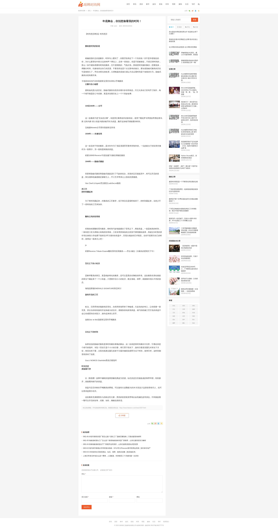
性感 (193, 312)
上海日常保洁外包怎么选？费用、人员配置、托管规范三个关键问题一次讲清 (110, 456)
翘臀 (174, 323)
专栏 (193, 4)
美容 (141, 4)
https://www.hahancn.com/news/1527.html (132, 408)
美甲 (183, 319)
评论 (84, 474)
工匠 (174, 312)
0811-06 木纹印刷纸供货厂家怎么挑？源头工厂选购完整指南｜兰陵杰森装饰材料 (112, 436)
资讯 (134, 4)
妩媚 (193, 309)
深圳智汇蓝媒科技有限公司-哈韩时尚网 (131, 525)
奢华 (147, 4)
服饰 (180, 4)
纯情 (193, 316)
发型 (183, 305)
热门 (172, 27)
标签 (196, 27)
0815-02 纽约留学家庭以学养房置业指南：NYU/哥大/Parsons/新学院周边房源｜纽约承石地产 (117, 448)
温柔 (174, 316)
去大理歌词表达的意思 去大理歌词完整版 (183, 47)
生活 (186, 4)
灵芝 (183, 316)
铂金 (193, 323)
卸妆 (174, 305)
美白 (193, 319)
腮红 (183, 323)
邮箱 (111, 497)
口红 (174, 309)
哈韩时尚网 (81, 10)
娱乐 (154, 4)
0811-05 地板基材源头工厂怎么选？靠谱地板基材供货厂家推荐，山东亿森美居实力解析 (114, 440)
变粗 (193, 305)
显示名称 (85, 497)
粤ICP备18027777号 (157, 525)
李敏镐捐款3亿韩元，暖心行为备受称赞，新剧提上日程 (189, 54)
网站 (138, 497)
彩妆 (160, 4)
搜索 (194, 20)
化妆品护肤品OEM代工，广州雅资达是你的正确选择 (189, 269)
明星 (173, 4)
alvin (115, 26)
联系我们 (166, 521)
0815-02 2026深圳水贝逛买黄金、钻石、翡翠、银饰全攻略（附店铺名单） (110, 452)
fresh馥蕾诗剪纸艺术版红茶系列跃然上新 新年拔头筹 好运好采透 (189, 132)
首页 (128, 4)
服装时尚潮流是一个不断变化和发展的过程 (183, 181)
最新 (180, 27)
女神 (183, 309)
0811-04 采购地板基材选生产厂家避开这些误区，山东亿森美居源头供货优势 (110, 444)
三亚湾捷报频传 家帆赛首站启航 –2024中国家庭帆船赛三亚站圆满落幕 (189, 230)
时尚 (167, 4)
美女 (174, 319)
